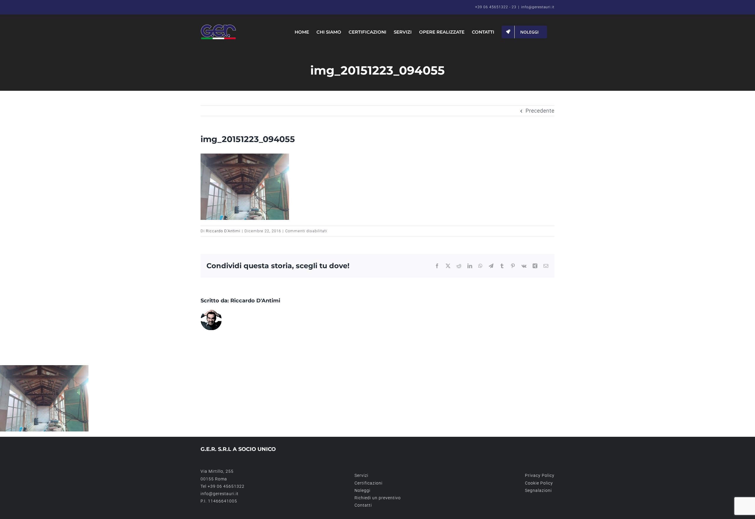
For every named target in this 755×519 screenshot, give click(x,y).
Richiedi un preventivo (377, 497)
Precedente (540, 111)
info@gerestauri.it (537, 7)
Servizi (361, 475)
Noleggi (362, 490)
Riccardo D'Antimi (223, 231)
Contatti (363, 505)
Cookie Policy (539, 483)
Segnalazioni (538, 490)
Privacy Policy (539, 475)
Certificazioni (368, 483)
